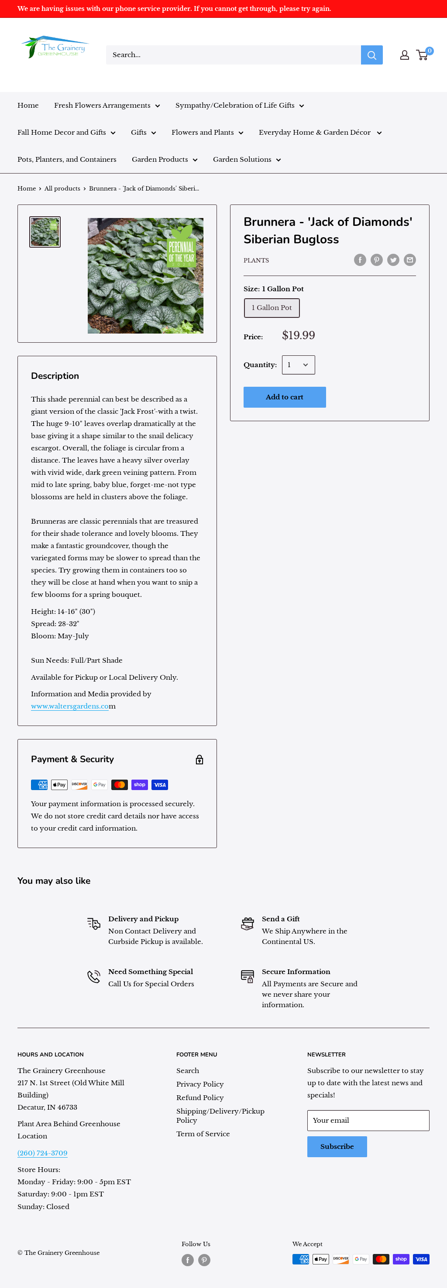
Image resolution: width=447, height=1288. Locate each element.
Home (28, 105)
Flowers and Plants (203, 132)
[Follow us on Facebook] (188, 1260)
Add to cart (284, 397)
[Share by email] (410, 259)
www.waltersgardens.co (70, 706)
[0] (422, 55)
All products (62, 188)
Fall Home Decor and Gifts (61, 132)
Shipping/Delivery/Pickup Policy (220, 1115)
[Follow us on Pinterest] (204, 1260)
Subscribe (337, 1146)
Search (187, 1071)
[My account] (404, 55)
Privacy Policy (200, 1084)
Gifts (139, 132)
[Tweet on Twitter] (393, 259)
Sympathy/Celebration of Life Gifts (235, 105)
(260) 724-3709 (42, 1153)
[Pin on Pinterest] (377, 259)
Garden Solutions (242, 159)
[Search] (372, 55)
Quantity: (260, 365)
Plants (256, 260)
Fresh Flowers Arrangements (102, 105)
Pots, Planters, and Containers (67, 159)
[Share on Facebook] (360, 259)
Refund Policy (200, 1098)
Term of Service (203, 1134)
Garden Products (160, 159)
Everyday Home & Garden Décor (315, 132)
